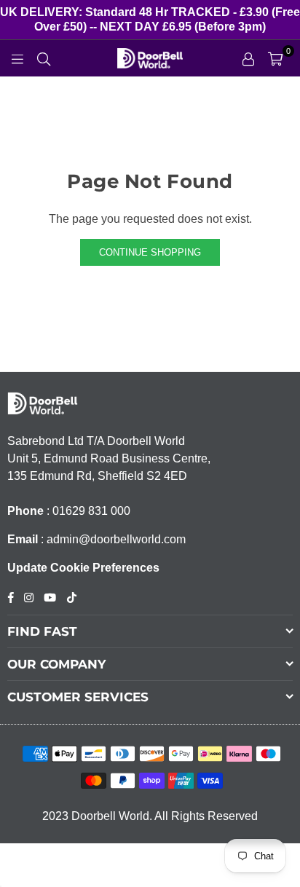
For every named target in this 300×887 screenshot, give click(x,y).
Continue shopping (150, 252)
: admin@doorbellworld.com (112, 539)
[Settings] (248, 58)
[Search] (44, 58)
